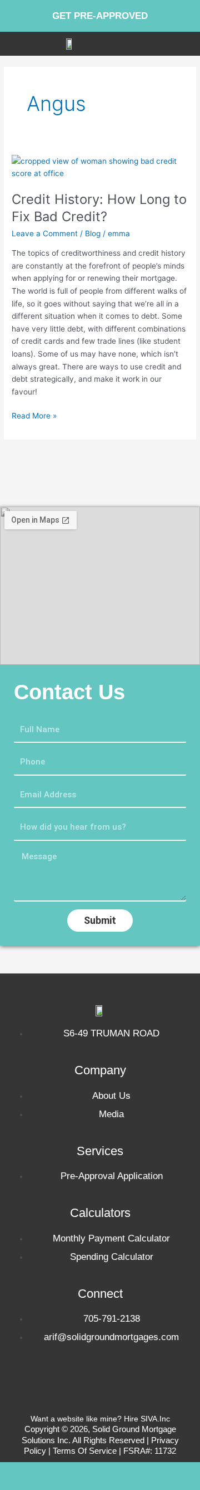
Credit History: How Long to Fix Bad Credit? (99, 208)
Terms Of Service (86, 1450)
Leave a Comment (45, 233)
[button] (189, 43)
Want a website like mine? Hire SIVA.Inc (100, 1418)
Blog (93, 233)
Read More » (34, 415)
